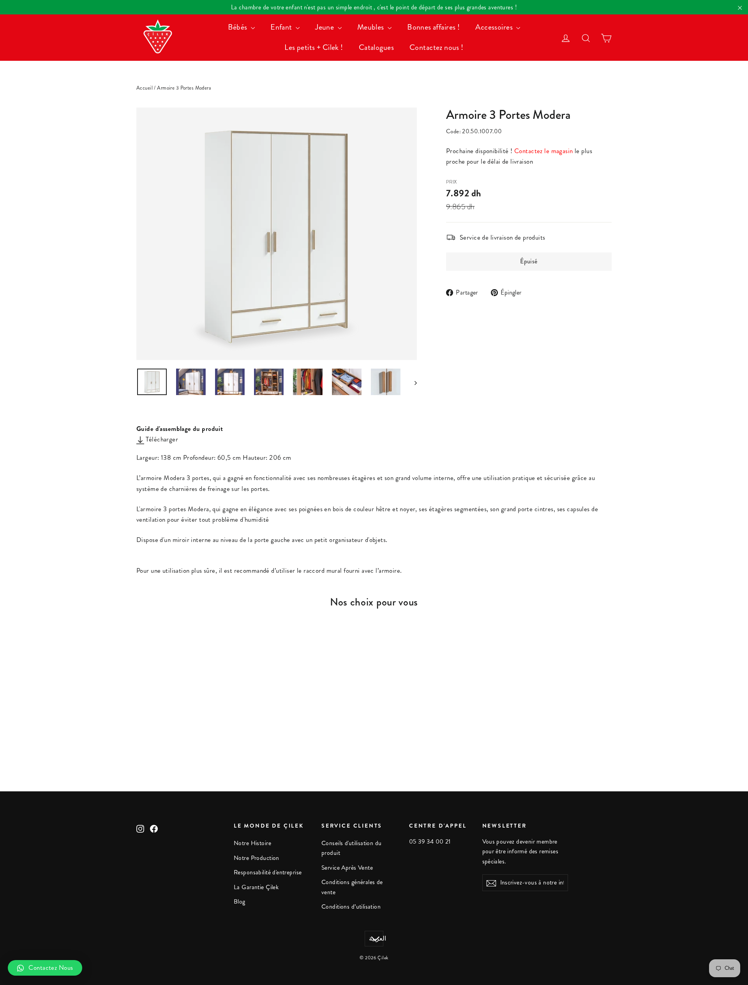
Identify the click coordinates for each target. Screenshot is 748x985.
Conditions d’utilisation (351, 906)
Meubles (371, 27)
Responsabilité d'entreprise (268, 872)
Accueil (144, 88)
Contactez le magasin (543, 150)
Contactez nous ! (436, 47)
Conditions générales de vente (352, 887)
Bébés (238, 27)
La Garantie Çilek (256, 887)
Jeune (325, 27)
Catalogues (376, 47)
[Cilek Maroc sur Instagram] (140, 828)
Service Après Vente (347, 867)
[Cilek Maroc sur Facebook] (154, 828)
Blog (239, 901)
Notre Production (256, 858)
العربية (376, 938)
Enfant (282, 27)
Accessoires (494, 27)
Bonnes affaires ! (433, 27)
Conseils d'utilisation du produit (351, 848)
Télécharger (161, 439)
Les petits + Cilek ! (313, 47)
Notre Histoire (252, 843)
